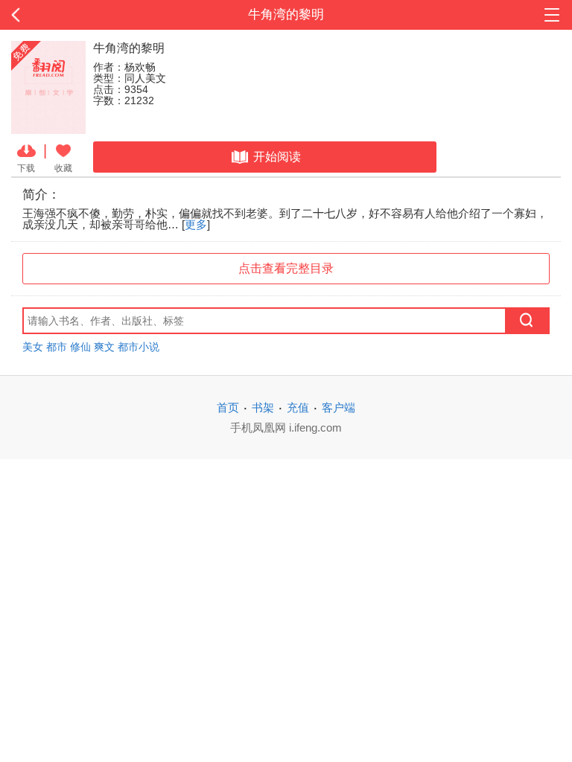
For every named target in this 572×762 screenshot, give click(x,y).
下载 (26, 168)
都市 (56, 347)
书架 (263, 407)
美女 (32, 347)
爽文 (104, 347)
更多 (196, 224)
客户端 (338, 407)
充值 (298, 407)
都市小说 (138, 347)
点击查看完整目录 (286, 268)
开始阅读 (277, 156)
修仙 (80, 347)
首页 (228, 407)
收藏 (63, 168)
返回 (57, 15)
